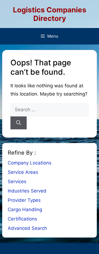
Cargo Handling (25, 209)
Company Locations (29, 163)
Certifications (22, 219)
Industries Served (27, 191)
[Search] (18, 123)
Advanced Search (27, 228)
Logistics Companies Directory (49, 14)
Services (17, 181)
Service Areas (23, 172)
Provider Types (24, 200)
